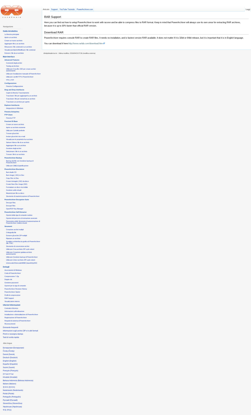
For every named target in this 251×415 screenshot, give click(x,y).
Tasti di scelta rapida (11, 337)
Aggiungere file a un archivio (14, 44)
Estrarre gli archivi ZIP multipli (16, 235)
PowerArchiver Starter (12, 292)
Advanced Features (12, 60)
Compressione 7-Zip (12, 276)
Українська (17, 407)
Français (14, 371)
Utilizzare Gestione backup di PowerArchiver (22, 257)
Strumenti (8, 226)
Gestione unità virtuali (13, 190)
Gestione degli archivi (13, 148)
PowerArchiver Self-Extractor (16, 212)
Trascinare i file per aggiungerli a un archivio (21, 96)
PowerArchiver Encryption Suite (17, 199)
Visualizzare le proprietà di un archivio (19, 139)
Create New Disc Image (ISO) (16, 184)
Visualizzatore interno (12, 301)
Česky (11, 351)
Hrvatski (13, 377)
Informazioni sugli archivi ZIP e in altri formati (20, 331)
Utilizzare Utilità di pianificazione (17, 166)
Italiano (13, 384)
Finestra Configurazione (14, 86)
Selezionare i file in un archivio (16, 151)
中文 (9, 410)
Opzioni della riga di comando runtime (19, 215)
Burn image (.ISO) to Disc (15, 175)
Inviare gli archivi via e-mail (15, 136)
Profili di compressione (12, 295)
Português (16, 397)
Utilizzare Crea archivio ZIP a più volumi (20, 249)
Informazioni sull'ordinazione (14, 311)
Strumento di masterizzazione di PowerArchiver (23, 196)
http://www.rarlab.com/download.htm (85, 43)
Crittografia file (11, 232)
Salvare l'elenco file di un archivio (17, 142)
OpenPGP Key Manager (14, 209)
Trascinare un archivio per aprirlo (17, 102)
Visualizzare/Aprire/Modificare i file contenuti (20, 50)
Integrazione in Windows (14, 108)
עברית (5, 374)
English (13, 361)
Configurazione (10, 83)
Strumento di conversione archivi (17, 246)
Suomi (11, 367)
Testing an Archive (12, 66)
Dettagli (6, 267)
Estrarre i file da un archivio (14, 53)
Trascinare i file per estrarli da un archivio (20, 99)
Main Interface (9, 57)
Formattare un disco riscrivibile (17, 187)
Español (13, 364)
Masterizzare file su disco (15, 193)
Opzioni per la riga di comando (15, 286)
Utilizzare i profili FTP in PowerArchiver (19, 77)
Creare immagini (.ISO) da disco (17, 181)
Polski (11, 394)
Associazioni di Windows (13, 270)
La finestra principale (12, 34)
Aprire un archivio (11, 37)
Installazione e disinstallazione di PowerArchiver (21, 314)
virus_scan (10, 80)
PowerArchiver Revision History (16, 289)
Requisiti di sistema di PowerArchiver (18, 321)
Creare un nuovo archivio (13, 40)
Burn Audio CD (11, 172)
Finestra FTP (10, 118)
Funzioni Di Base (11, 121)
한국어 (11, 387)
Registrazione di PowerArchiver (16, 317)
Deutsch (13, 358)
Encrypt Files (10, 206)
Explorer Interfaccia (12, 105)
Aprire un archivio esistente (15, 127)
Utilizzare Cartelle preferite (15, 130)
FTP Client (8, 115)
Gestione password (11, 283)
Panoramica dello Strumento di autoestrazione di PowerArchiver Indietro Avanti (23, 222)
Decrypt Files (11, 202)
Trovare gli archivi (12, 133)
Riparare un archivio (13, 238)
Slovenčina (17, 403)
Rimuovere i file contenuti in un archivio (18, 47)
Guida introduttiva (10, 31)
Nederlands (18, 390)
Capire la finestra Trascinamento (17, 93)
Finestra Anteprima (12, 112)
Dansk (11, 354)
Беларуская (18, 348)
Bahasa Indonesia (25, 381)
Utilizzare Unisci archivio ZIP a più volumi (20, 260)
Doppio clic (8, 279)
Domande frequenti (10, 327)
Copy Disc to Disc (12, 178)
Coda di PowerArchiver (13, 273)
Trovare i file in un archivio (15, 154)
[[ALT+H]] (11, 11)
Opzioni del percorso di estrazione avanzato (21, 218)
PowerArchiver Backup (13, 158)
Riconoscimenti (10, 324)
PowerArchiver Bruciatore (14, 169)
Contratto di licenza (11, 308)
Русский (13, 400)
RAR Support (9, 298)
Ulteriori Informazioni (11, 305)
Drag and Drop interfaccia (14, 90)
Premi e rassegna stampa (13, 334)
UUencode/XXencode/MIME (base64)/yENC (21, 263)
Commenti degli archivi (14, 63)
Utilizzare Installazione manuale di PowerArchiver (23, 74)
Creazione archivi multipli (15, 229)
